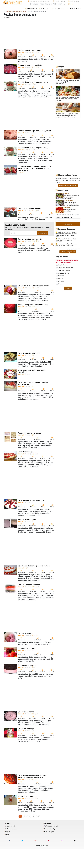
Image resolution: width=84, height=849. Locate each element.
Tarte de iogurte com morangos (31, 500)
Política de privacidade (51, 826)
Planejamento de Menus (67, 185)
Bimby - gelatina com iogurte (30, 239)
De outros (74, 8)
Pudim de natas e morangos (29, 433)
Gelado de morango (26, 633)
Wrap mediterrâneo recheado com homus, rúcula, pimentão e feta (71, 204)
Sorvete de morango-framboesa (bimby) (34, 131)
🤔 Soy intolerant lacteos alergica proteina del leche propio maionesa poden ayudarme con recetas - (67, 234)
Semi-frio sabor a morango (29, 585)
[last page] (38, 816)
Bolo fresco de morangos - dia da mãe (33, 566)
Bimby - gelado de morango (29, 50)
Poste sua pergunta (68, 252)
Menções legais (49, 832)
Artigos (44, 8)
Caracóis (61, 276)
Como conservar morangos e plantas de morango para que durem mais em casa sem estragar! (34, 168)
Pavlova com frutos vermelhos (70, 210)
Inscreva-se (42, 233)
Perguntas (59, 8)
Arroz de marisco (63, 273)
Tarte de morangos (26, 452)
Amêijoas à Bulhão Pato (65, 267)
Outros (60, 284)
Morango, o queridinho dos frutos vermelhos (32, 371)
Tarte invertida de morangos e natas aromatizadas (33, 383)
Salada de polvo (63, 265)
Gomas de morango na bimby (30, 65)
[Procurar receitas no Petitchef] (69, 4)
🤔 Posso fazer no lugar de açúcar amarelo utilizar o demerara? (66, 244)
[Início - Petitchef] (4, 11)
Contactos (47, 823)
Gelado (60, 278)
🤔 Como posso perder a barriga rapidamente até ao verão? (66, 239)
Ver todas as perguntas (73, 249)
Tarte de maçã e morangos (29, 353)
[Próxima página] (33, 816)
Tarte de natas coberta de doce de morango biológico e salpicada (32, 776)
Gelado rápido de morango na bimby (33, 82)
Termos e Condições (50, 829)
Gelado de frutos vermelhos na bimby (33, 286)
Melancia (61, 281)
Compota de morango (27, 648)
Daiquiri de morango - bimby (29, 208)
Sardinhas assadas (64, 270)
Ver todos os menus (64, 215)
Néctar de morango (26, 796)
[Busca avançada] (72, 4)
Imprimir (76, 215)
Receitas (31, 8)
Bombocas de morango (27, 665)
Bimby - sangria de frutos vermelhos (33, 305)
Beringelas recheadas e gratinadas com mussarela (71, 197)
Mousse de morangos (27, 519)
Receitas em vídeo (10, 826)
